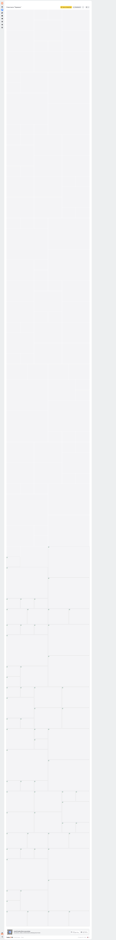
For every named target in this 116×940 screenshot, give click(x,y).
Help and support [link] (17, 937)
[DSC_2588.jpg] (13, 88)
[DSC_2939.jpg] (27, 874)
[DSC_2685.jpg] (16, 371)
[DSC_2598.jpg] (41, 129)
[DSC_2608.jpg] (48, 166)
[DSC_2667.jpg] (55, 317)
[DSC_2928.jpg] (27, 853)
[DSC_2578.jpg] (20, 41)
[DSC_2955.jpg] (16, 918)
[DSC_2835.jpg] (34, 676)
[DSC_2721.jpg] (76, 462)
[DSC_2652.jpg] (20, 291)
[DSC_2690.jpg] (79, 371)
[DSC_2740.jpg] (27, 489)
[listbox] (87, 7)
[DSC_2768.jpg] (13, 551)
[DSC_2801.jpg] (79, 616)
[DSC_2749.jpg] (69, 530)
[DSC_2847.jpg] (48, 697)
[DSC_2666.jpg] (41, 317)
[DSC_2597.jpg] (27, 129)
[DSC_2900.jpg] (48, 822)
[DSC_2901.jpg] (69, 827)
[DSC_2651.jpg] (41, 275)
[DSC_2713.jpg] (48, 452)
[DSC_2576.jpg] (76, 20)
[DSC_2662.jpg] (76, 291)
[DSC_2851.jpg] (20, 707)
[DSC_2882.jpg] (27, 786)
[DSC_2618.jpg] (48, 186)
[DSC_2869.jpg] (27, 765)
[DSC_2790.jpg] (41, 603)
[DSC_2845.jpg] (27, 692)
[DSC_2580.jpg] (41, 46)
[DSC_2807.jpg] (41, 629)
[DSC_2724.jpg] (20, 473)
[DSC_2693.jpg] (62, 390)
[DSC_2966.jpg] (79, 918)
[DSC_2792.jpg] (16, 616)
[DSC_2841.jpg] (13, 681)
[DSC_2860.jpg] (41, 734)
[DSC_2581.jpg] (55, 46)
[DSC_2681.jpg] (13, 358)
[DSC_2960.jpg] (37, 918)
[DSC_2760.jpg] (41, 530)
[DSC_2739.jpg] (13, 489)
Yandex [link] (80, 937)
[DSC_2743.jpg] (69, 499)
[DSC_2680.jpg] (76, 353)
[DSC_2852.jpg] (48, 718)
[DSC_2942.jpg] (69, 895)
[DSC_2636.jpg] (13, 223)
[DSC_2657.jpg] (41, 286)
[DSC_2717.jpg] (83, 447)
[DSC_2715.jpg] (69, 447)
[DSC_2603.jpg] (76, 145)
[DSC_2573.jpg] (55, 15)
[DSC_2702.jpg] (69, 415)
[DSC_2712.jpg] (20, 452)
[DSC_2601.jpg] (48, 145)
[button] (2, 27)
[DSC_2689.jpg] (58, 371)
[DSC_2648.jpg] (20, 270)
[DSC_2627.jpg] (20, 207)
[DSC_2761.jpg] (41, 541)
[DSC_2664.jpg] (20, 311)
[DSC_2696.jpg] (83, 395)
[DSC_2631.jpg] (69, 213)
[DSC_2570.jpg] (20, 20)
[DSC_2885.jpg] (20, 801)
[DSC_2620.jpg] (83, 181)
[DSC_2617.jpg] (20, 186)
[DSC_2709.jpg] (55, 437)
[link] (2, 3)
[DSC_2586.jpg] (34, 82)
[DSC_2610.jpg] (76, 166)
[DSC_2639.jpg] (27, 223)
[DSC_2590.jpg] (69, 119)
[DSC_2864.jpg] (69, 744)
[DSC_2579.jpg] (76, 41)
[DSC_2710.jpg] (69, 437)
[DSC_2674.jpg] (76, 332)
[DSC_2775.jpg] (27, 582)
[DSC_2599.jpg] (13, 140)
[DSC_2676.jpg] (48, 353)
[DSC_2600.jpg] (27, 140)
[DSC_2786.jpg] (13, 603)
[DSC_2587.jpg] (69, 87)
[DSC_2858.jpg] (27, 723)
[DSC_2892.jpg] (48, 801)
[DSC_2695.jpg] (83, 385)
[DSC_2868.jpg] (41, 744)
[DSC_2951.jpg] (13, 905)
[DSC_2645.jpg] (69, 233)
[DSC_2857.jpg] (13, 723)
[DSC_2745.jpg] (27, 509)
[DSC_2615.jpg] (27, 171)
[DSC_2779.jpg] (69, 593)
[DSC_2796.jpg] (37, 616)
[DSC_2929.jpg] (41, 853)
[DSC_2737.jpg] (83, 478)
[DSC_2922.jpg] (79, 840)
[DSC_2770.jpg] (69, 561)
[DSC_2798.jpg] (58, 616)
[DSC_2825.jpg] (69, 671)
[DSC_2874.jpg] (13, 786)
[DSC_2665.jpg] (76, 311)
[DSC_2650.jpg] (41, 265)
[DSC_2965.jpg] (58, 918)
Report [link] (22, 937)
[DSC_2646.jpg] (27, 244)
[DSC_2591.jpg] (13, 129)
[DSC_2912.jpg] (37, 840)
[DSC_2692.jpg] (27, 395)
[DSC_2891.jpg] (69, 796)
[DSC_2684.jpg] (27, 358)
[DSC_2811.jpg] (69, 639)
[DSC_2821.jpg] (27, 650)
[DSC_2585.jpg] (13, 77)
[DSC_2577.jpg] (48, 30)
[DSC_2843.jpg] (13, 692)
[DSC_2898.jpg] (20, 822)
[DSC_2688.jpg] (37, 371)
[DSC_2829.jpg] (13, 671)
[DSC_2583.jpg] (48, 61)
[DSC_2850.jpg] (76, 697)
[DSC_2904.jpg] (83, 827)
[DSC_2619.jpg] (69, 181)
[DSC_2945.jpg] (13, 895)
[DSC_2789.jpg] (27, 603)
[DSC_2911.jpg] (16, 840)
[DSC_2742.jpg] (41, 489)
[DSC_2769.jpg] (34, 556)
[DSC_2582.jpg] (20, 61)
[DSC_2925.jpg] (13, 853)
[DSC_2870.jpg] (69, 775)
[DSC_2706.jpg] (27, 426)
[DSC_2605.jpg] (20, 155)
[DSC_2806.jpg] (27, 629)
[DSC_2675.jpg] (20, 343)
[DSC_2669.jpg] (13, 327)
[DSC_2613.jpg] (13, 171)
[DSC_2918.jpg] (58, 840)
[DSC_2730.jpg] (48, 473)
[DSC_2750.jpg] (20, 535)
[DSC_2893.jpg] (83, 796)
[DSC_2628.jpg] (48, 207)
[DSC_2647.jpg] (69, 264)
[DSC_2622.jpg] (76, 197)
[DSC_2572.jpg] (41, 15)
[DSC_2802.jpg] (13, 629)
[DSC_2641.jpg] (41, 223)
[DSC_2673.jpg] (48, 332)
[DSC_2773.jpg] (13, 562)
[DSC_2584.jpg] (76, 61)
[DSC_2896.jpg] (76, 811)
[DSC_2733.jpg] (69, 478)
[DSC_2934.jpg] (69, 863)
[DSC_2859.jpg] (20, 739)
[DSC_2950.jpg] (34, 900)
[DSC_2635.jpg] (83, 213)
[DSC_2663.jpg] (48, 301)
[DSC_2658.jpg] (55, 286)
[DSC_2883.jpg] (41, 786)
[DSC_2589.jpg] (27, 108)
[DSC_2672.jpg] (27, 327)
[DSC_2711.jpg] (83, 437)
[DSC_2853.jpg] (76, 718)
